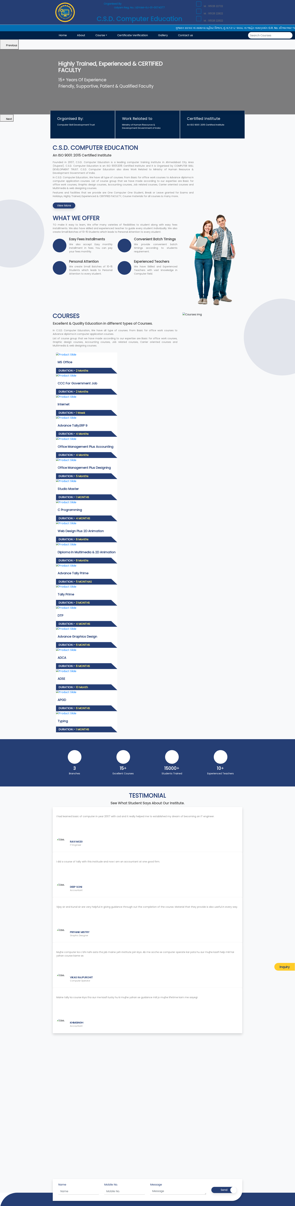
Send (224, 1190)
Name (62, 1185)
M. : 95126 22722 (213, 6)
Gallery (163, 35)
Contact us (185, 35)
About (81, 35)
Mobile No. (111, 1185)
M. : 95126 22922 (213, 20)
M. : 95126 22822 (213, 13)
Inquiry (285, 967)
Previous (11, 45)
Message (156, 1185)
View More (64, 205)
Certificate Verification (132, 35)
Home (63, 35)
